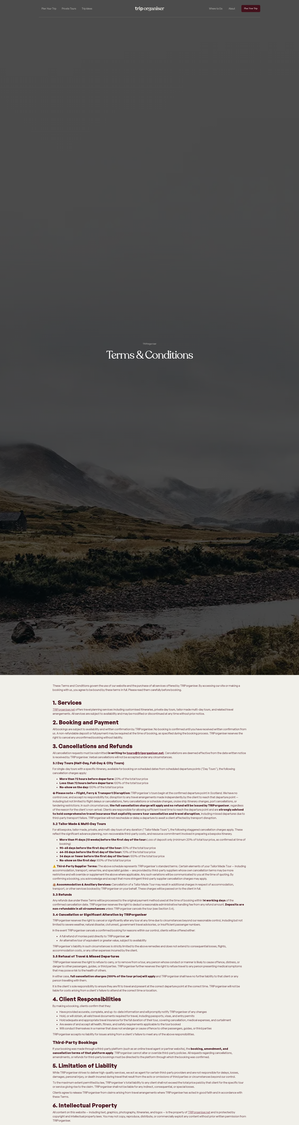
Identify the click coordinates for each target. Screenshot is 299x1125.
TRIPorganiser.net (64, 709)
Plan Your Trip (49, 8)
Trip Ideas (87, 8)
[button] (49, 8)
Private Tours (69, 8)
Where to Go (215, 8)
